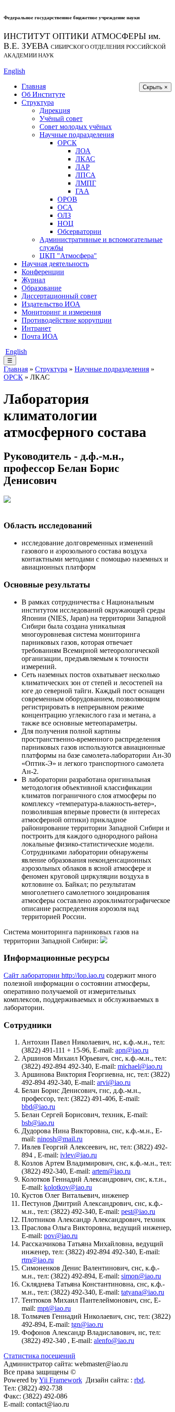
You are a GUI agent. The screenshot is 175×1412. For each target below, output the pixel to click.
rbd (139, 1380)
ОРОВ (67, 199)
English (14, 71)
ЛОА (83, 151)
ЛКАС (85, 159)
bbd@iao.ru (38, 1106)
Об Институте (43, 94)
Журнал (33, 280)
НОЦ (65, 223)
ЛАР (82, 167)
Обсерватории (79, 231)
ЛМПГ (85, 183)
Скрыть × (155, 87)
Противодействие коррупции (67, 320)
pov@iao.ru (61, 1235)
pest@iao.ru (138, 1211)
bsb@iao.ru (38, 1123)
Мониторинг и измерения (61, 312)
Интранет (36, 328)
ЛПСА (85, 175)
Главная (34, 86)
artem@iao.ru (111, 1171)
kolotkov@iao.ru (68, 1187)
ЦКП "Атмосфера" (68, 255)
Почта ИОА (40, 336)
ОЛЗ (64, 215)
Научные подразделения (76, 134)
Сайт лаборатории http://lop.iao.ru (54, 975)
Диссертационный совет (59, 296)
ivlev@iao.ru (78, 1155)
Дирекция (54, 110)
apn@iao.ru (132, 1050)
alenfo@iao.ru (114, 1340)
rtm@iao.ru (38, 1260)
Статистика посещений (39, 1356)
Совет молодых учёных (75, 126)
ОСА (65, 207)
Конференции (43, 272)
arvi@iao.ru (114, 1082)
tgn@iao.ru (87, 1324)
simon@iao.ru (141, 1276)
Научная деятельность (55, 264)
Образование (41, 288)
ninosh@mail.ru (60, 1139)
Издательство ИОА (51, 304)
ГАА (82, 191)
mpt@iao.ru (54, 1308)
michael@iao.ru (140, 1066)
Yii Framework (60, 1380)
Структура (38, 102)
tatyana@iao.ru (142, 1292)
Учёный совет (61, 118)
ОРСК (67, 143)
